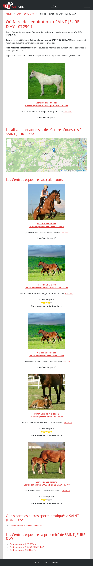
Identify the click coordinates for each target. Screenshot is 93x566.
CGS (37, 562)
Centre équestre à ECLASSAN (23, 544)
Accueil (9, 13)
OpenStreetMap (81, 171)
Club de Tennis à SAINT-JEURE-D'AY (26, 525)
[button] (53, 150)
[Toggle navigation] (86, 5)
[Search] (54, 5)
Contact (54, 562)
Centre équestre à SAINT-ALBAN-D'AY (27, 547)
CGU (45, 562)
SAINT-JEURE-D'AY (25, 13)
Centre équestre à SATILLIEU (23, 550)
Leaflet (64, 171)
